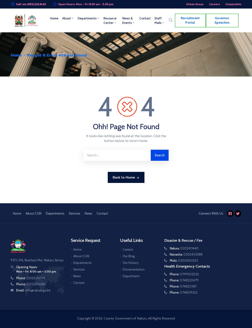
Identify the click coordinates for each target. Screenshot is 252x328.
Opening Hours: (26, 267)
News (88, 213)
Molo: (184, 260)
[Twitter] (238, 213)
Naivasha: (186, 254)
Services (74, 213)
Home (54, 18)
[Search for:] (117, 155)
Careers (128, 249)
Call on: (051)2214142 (31, 4)
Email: (33, 290)
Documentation (134, 269)
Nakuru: (184, 248)
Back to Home (124, 177)
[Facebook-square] (230, 213)
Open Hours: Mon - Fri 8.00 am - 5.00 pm (85, 4)
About (66, 18)
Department (131, 276)
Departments (87, 18)
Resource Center (110, 20)
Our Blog (129, 256)
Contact (145, 18)
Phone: (30, 278)
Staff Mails (158, 20)
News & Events (127, 20)
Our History (131, 263)
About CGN (34, 213)
